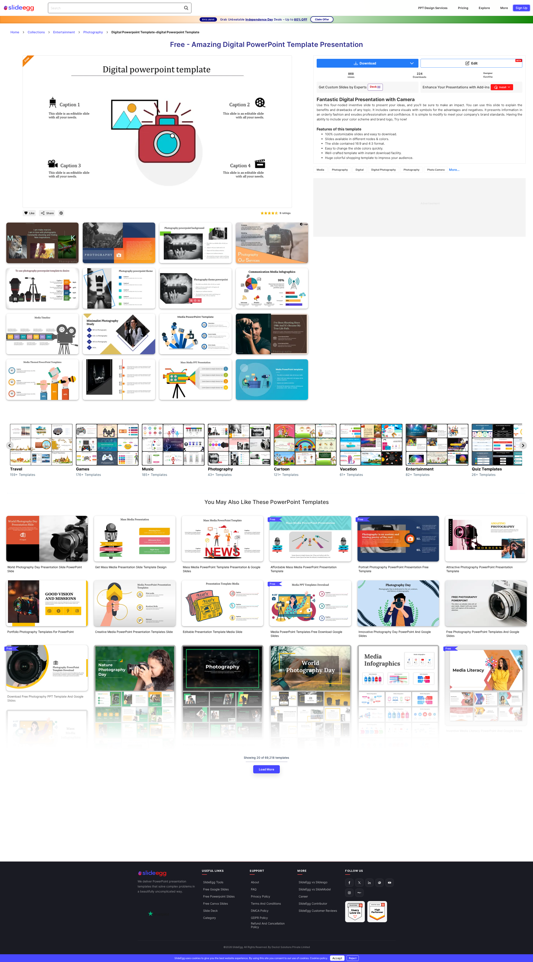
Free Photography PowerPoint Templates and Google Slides (482, 633)
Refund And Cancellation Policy (268, 925)
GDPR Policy (259, 918)
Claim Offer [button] (322, 19)
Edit (496, 62)
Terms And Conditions (266, 903)
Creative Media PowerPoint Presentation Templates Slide (134, 632)
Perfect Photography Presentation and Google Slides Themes (219, 747)
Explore (484, 8)
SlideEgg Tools (213, 882)
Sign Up (521, 8)
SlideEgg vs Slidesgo (313, 882)
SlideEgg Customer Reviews (318, 910)
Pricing (463, 8)
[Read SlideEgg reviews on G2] (355, 911)
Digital (360, 169)
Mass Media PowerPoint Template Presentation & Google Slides (221, 569)
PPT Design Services (433, 8)
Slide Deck (210, 910)
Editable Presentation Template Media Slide (212, 632)
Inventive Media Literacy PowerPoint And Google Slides (484, 731)
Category (209, 918)
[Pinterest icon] (61, 213)
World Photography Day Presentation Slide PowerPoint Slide (44, 569)
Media (320, 169)
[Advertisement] (419, 207)
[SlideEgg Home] (167, 873)
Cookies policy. (319, 958)
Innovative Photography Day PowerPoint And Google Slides (395, 633)
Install (502, 87)
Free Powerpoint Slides (219, 896)
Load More (266, 769)
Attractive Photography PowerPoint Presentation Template (479, 569)
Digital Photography (383, 169)
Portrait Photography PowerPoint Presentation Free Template (393, 569)
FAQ (254, 889)
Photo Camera (436, 169)
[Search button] (186, 8)
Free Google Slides (216, 889)
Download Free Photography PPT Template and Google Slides (45, 698)
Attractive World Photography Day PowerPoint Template (309, 852)
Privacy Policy (260, 896)
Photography (340, 169)
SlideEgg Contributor (313, 903)
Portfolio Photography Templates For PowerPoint (40, 632)
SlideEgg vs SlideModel (315, 889)
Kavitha (488, 76)
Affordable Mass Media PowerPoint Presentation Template (304, 569)
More (504, 8)
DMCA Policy (259, 910)
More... (454, 170)
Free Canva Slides (215, 903)
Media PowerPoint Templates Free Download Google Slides (306, 633)
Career (303, 896)
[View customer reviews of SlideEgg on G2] (377, 911)
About (255, 882)
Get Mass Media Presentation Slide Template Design (130, 567)
